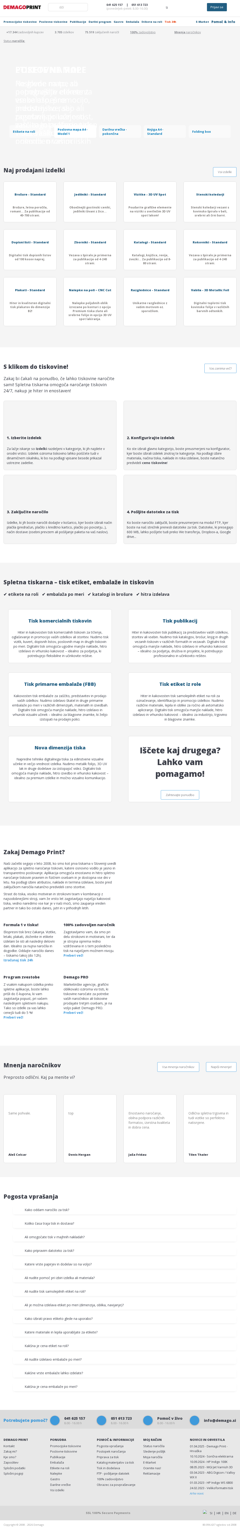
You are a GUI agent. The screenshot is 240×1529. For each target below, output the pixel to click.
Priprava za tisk (108, 1457)
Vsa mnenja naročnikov (178, 1067)
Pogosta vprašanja (110, 1446)
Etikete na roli (152, 21)
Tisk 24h (170, 21)
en (227, 1513)
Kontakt (9, 1446)
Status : (14, 41)
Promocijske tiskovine (20, 21)
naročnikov (187, 32)
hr (219, 1513)
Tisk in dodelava (108, 1468)
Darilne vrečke (60, 1485)
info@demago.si (220, 1420)
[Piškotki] (51, 1512)
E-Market (202, 21)
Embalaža (132, 21)
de (234, 1513)
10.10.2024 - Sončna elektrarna (211, 1456)
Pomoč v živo (170, 1420)
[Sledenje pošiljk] (187, 7)
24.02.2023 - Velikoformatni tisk (211, 1488)
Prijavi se (216, 7)
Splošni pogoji (13, 1473)
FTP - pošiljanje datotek (113, 1473)
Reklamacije (151, 1473)
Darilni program (100, 21)
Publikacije (78, 21)
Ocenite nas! (152, 1468)
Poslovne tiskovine (53, 21)
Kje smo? (10, 1457)
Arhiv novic (197, 1493)
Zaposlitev (11, 1462)
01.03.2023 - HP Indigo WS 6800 (211, 1482)
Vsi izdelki (225, 172)
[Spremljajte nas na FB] (10, 1512)
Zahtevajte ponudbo (180, 795)
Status (154, 1446)
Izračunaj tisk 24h (18, 960)
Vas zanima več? (220, 368)
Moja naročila (152, 1457)
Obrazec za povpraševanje (116, 1485)
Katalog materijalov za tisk (115, 1462)
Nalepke (56, 1473)
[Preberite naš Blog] (23, 1512)
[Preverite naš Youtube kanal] (37, 1512)
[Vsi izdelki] (198, 7)
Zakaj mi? (10, 1451)
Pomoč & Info (223, 21)
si (211, 1513)
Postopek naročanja (111, 1451)
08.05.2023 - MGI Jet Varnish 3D (211, 1467)
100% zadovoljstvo (110, 1479)
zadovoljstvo (143, 32)
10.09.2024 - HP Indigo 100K (209, 1462)
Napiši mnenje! (221, 1067)
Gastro (119, 21)
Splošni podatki (14, 1468)
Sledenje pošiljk (154, 1451)
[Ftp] (176, 7)
